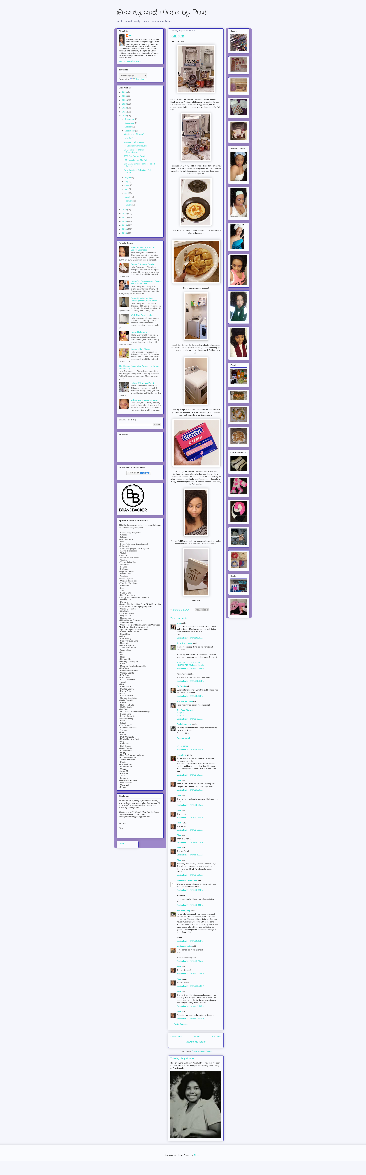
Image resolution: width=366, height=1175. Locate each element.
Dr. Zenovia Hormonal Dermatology (134, 151)
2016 (124, 221)
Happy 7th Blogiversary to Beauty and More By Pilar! (146, 282)
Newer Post (176, 1036)
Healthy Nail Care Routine (135, 146)
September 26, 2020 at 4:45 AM (190, 775)
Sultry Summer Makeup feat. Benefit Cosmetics (144, 248)
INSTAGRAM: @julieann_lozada (190, 665)
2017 (124, 217)
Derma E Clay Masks (140, 349)
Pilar (179, 780)
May (127, 189)
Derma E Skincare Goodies (143, 264)
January (128, 205)
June (127, 185)
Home (196, 1036)
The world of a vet (185, 701)
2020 (124, 115)
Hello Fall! (128, 138)
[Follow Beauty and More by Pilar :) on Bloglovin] (138, 474)
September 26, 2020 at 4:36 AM (190, 749)
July (127, 181)
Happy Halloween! (139, 332)
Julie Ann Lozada (184, 643)
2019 (124, 210)
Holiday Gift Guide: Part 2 (142, 383)
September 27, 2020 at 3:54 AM (190, 790)
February (129, 201)
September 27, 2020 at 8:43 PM (190, 941)
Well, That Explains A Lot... (143, 315)
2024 (124, 100)
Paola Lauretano (184, 724)
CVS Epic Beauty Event (134, 156)
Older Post (216, 1036)
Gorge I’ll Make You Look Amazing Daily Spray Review (144, 299)
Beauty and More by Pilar (162, 12)
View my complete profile (130, 61)
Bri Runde (181, 686)
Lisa (179, 623)
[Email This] (196, 609)
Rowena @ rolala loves (187, 880)
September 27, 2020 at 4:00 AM (190, 830)
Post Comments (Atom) (201, 1051)
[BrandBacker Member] (133, 512)
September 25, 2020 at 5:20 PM (190, 696)
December (130, 119)
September (130, 131)
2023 (124, 104)
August (128, 177)
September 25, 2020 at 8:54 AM (190, 638)
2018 (124, 213)
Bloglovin (180, 713)
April (127, 193)
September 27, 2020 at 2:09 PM (190, 890)
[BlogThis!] (199, 609)
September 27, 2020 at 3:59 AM (190, 805)
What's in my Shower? (134, 134)
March (128, 197)
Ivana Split (181, 755)
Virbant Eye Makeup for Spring (145, 400)
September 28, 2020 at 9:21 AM (190, 961)
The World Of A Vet (185, 710)
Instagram (181, 715)
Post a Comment (181, 1024)
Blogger (197, 1155)
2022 (124, 108)
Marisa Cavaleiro (184, 946)
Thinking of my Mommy (182, 1058)
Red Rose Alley (183, 910)
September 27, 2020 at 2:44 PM (190, 905)
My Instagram (182, 746)
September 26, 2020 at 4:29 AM (190, 719)
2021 (124, 112)
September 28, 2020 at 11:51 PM (190, 1019)
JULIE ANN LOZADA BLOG (188, 662)
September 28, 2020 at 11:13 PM (190, 986)
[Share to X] (202, 609)
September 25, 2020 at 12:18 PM (190, 681)
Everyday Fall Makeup (134, 142)
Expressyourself (183, 738)
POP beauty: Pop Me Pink (135, 160)
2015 (124, 225)
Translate (140, 79)
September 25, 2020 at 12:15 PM (190, 669)
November (130, 123)
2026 (124, 92)
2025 (124, 96)
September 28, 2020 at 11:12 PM (190, 973)
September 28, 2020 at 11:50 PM (190, 1006)
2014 (124, 229)
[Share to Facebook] (204, 609)
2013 (124, 233)
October (128, 127)
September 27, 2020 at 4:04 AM (190, 875)
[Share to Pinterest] (207, 609)
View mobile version (196, 1042)
